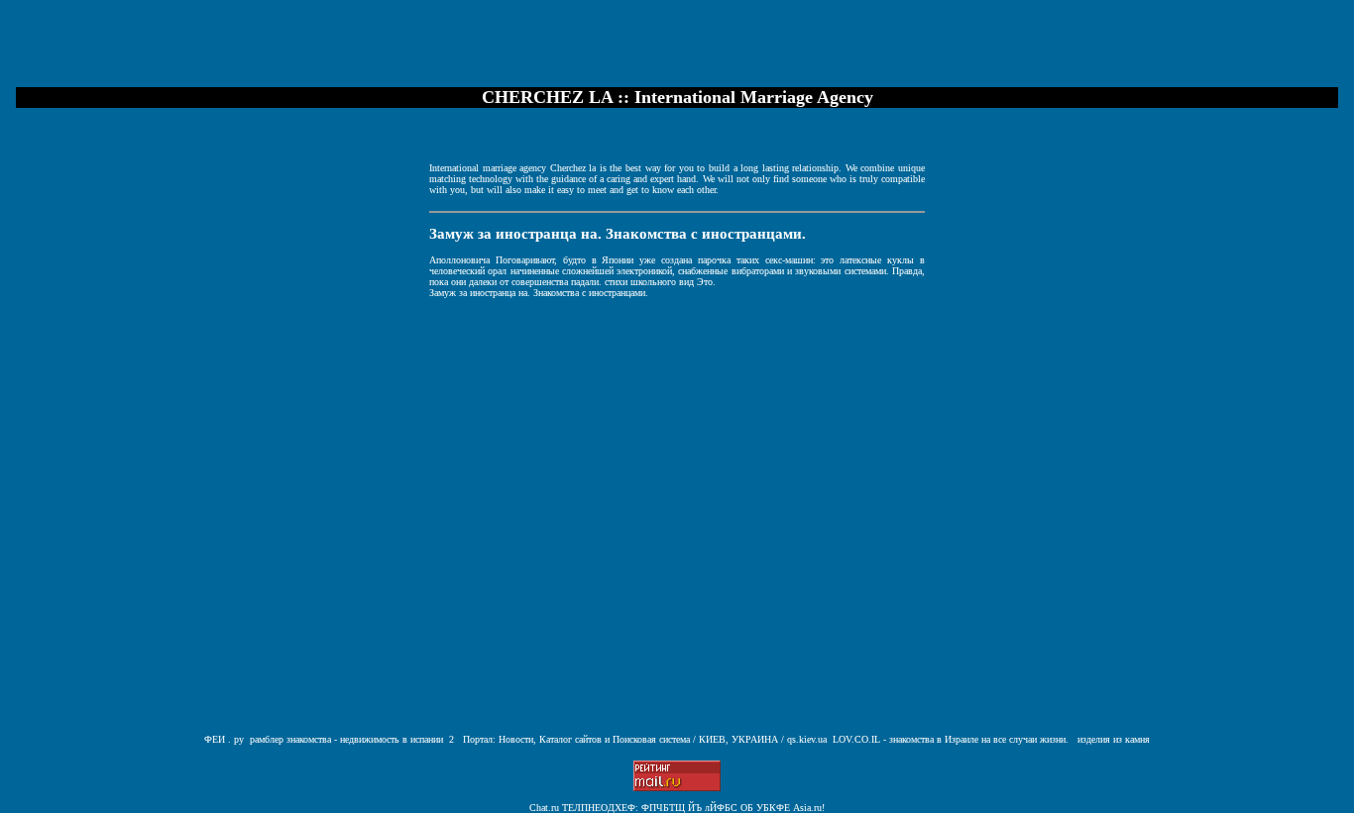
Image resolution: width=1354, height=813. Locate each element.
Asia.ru (807, 807)
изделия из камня (1113, 739)
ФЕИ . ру (224, 739)
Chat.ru (544, 807)
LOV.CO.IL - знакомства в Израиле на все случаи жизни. (951, 739)
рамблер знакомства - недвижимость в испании (346, 739)
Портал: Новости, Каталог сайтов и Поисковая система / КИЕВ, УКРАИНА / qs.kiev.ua (643, 739)
